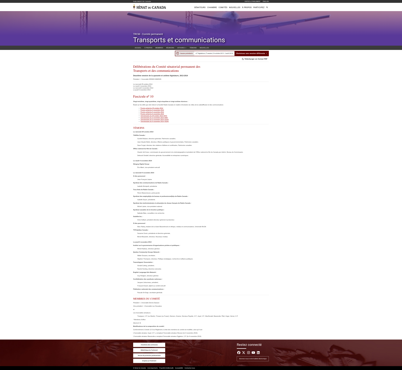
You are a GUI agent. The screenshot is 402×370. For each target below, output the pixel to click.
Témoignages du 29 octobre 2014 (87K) (153, 116)
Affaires (181, 48)
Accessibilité (179, 368)
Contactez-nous (190, 368)
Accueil (138, 48)
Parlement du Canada (142, 1)
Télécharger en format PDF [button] (255, 59)
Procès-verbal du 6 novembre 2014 (152, 114)
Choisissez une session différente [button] (251, 53)
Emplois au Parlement (149, 361)
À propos (148, 48)
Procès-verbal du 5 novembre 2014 (152, 112)
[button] (199, 7)
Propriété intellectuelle (166, 368)
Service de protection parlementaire (149, 355)
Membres (159, 48)
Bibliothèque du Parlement (149, 350)
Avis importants (152, 368)
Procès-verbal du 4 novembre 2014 (152, 110)
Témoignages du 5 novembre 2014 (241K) (154, 119)
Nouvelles (204, 48)
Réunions (170, 48)
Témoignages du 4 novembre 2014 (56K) (154, 117)
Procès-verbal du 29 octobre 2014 (151, 108)
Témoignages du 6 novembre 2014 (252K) (154, 121)
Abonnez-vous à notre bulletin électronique (253, 359)
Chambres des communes (149, 345)
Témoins (193, 48)
